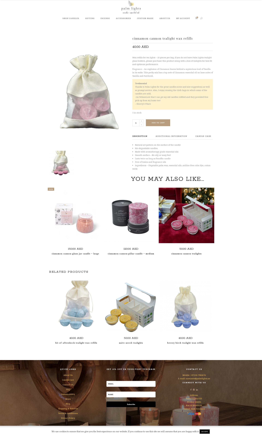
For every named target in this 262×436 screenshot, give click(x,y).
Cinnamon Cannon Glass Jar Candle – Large (75, 253)
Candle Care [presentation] (203, 136)
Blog (68, 403)
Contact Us (68, 384)
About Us (68, 375)
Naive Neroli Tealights (131, 343)
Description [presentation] (139, 136)
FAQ (68, 389)
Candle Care (68, 379)
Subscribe (131, 404)
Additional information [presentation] (171, 136)
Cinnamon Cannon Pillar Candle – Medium (131, 253)
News (68, 399)
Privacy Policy (68, 418)
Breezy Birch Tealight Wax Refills (185, 343)
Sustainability (68, 394)
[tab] (139, 136)
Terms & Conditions (68, 413)
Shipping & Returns (68, 408)
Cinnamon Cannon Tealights (186, 253)
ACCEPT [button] (204, 431)
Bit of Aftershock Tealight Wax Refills (76, 343)
